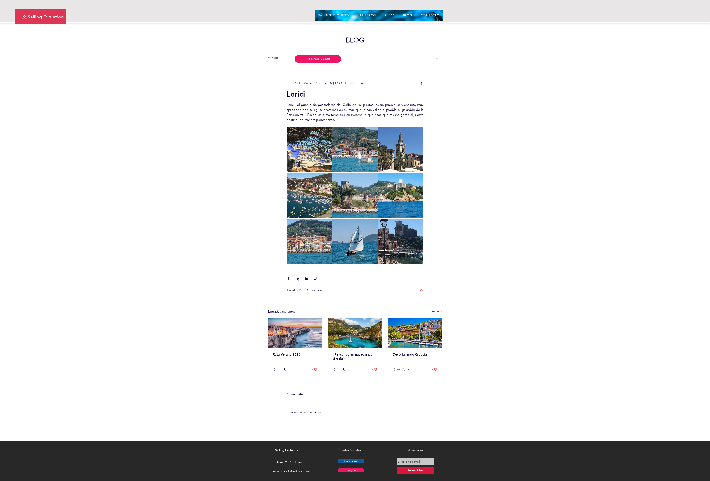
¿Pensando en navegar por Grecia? (353, 356)
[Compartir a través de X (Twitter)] (297, 279)
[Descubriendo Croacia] (415, 333)
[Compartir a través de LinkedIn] (306, 279)
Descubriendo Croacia (410, 354)
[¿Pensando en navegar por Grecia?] (355, 333)
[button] (437, 57)
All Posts (273, 57)
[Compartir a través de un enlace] (315, 279)
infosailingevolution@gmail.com (291, 471)
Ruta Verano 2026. (287, 354)
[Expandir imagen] (309, 149)
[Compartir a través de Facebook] (288, 279)
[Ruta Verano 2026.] (295, 333)
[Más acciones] (421, 83)
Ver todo (437, 311)
